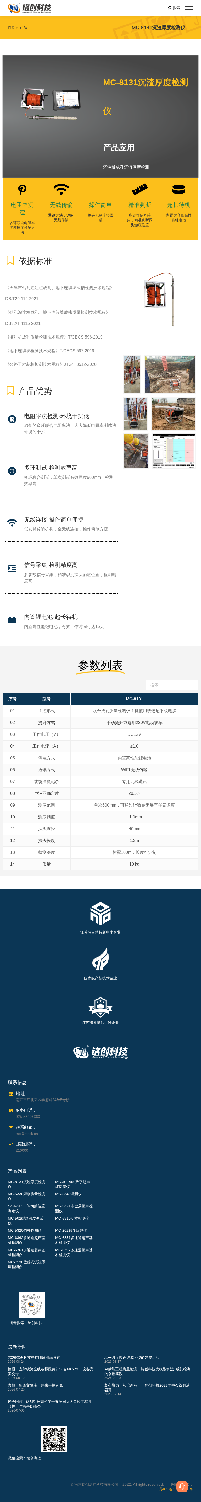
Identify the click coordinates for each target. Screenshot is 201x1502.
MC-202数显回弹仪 (71, 1230)
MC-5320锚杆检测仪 (25, 1230)
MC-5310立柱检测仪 (72, 1218)
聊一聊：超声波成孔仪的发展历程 (131, 1357)
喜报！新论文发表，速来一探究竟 (35, 1385)
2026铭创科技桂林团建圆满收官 (34, 1357)
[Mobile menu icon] (189, 8)
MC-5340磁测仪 (68, 1194)
